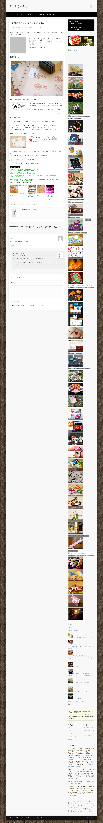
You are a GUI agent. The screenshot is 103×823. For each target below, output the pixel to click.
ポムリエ (42, 105)
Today (69, 630)
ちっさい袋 (74, 807)
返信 (12, 245)
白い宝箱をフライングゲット (80, 691)
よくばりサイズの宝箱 (79, 655)
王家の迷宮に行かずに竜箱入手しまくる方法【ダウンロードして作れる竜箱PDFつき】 (49, 196)
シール (76, 805)
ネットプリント (85, 801)
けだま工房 (19, 14)
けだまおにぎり (16, 27)
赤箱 (81, 805)
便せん (35, 204)
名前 (12, 282)
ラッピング (70, 801)
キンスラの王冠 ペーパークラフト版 (82, 637)
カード (83, 805)
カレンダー (81, 811)
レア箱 (69, 807)
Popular (70, 624)
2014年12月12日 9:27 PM (15, 238)
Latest (69, 627)
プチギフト (83, 803)
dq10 (10, 14)
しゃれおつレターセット (14, 194)
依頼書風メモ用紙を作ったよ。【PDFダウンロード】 (32, 196)
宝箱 (70, 733)
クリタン (87, 807)
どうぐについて (72, 736)
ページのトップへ (59, 113)
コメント (13, 287)
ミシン (72, 809)
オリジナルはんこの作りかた (40, 194)
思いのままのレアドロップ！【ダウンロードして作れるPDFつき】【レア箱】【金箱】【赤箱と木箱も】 (81, 646)
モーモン (78, 803)
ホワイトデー (80, 809)
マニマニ (70, 739)
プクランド (89, 811)
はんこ (29, 204)
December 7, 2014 (34, 163)
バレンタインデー (81, 807)
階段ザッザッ (79, 701)
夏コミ (87, 805)
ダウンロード (36, 141)
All (78, 630)
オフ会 (91, 803)
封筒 (86, 811)
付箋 (77, 801)
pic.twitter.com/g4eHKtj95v (28, 159)
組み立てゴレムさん (78, 666)
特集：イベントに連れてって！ (47, 14)
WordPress (91, 818)
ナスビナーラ (21, 204)
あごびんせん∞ (22, 193)
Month (76, 630)
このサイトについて (88, 727)
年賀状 (74, 801)
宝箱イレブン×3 (77, 698)
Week (72, 630)
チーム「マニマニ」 (31, 14)
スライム (13, 204)
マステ (75, 809)
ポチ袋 (79, 801)
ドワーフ (88, 803)
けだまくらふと (18, 6)
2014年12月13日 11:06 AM (19, 255)
